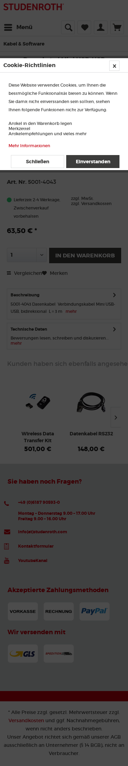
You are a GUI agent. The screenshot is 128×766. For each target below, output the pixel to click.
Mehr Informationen (29, 145)
